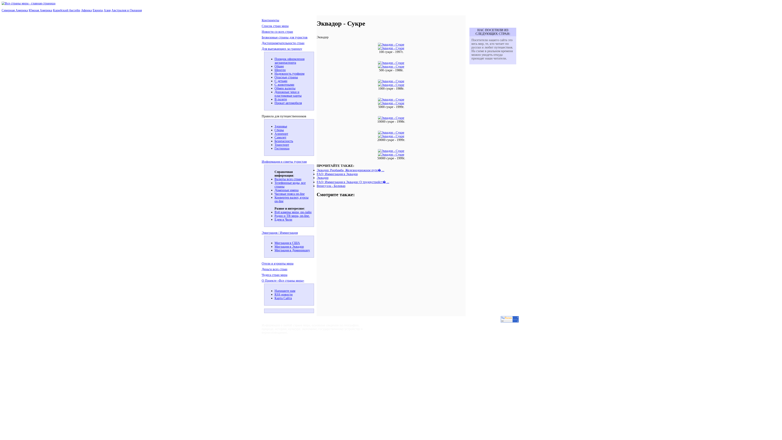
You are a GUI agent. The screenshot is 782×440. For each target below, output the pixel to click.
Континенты (270, 20)
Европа (98, 10)
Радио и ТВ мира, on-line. (292, 216)
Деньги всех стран (274, 269)
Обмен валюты (285, 88)
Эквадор (322, 177)
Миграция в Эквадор (289, 246)
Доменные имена (287, 190)
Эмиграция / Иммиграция (280, 232)
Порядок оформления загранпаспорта (289, 60)
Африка (86, 10)
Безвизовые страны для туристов (285, 37)
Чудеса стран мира (274, 275)
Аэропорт (281, 133)
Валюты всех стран (288, 179)
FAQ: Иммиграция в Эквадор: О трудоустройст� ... (353, 182)
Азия (107, 10)
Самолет (280, 137)
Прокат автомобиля (288, 103)
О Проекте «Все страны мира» (283, 280)
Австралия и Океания (126, 10)
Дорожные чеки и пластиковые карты (288, 93)
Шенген (280, 70)
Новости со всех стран (277, 31)
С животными (284, 84)
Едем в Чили (283, 219)
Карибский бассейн (66, 10)
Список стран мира (275, 26)
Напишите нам (285, 291)
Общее (279, 66)
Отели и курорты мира (277, 263)
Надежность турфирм (289, 73)
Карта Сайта (283, 298)
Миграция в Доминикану (292, 250)
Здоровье (281, 126)
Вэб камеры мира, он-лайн (293, 212)
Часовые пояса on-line (290, 194)
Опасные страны (286, 77)
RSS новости (284, 294)
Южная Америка (40, 10)
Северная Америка (15, 10)
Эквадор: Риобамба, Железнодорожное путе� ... (350, 170)
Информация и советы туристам (284, 161)
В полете (281, 99)
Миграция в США (287, 243)
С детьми (281, 81)
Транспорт (282, 144)
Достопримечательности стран (283, 43)
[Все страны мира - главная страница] (28, 3)
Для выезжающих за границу (282, 49)
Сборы (279, 130)
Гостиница (282, 148)
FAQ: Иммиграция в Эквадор (337, 174)
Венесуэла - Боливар (331, 186)
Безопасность (284, 141)
